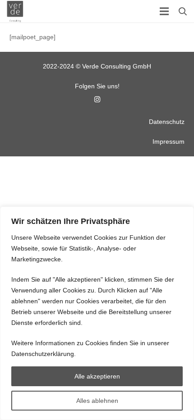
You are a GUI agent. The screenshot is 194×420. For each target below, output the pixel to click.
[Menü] (164, 11)
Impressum (168, 141)
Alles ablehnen (97, 400)
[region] (97, 313)
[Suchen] (183, 11)
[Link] (14, 11)
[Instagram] (97, 99)
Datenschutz (167, 121)
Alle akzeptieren (97, 376)
